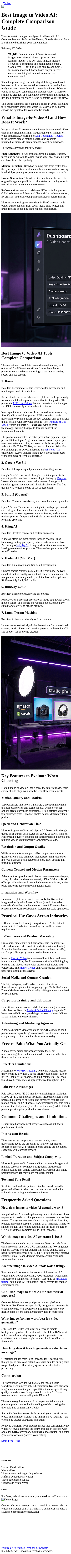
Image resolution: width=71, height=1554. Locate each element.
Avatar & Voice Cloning (40, 1010)
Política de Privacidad (13, 1547)
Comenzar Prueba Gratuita (15, 1460)
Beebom (61, 478)
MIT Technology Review (49, 135)
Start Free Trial (10, 1440)
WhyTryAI (22, 545)
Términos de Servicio (36, 1547)
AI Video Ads (52, 449)
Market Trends (27, 967)
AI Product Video (22, 403)
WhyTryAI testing (26, 1070)
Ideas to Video (19, 958)
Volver (7, 3)
